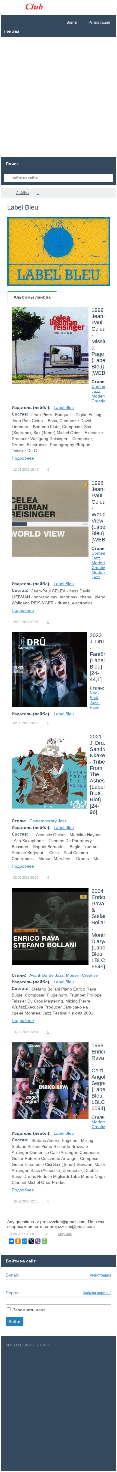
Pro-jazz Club (17, 1345)
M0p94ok (65, 1234)
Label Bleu (64, 407)
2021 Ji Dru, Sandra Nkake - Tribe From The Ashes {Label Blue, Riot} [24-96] (98, 774)
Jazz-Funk (95, 705)
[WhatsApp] (44, 1241)
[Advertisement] (58, 98)
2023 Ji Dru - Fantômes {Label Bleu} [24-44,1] (102, 657)
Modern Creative (99, 398)
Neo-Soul (94, 695)
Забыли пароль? (97, 1293)
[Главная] (6, 193)
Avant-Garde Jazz (46, 975)
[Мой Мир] (24, 1241)
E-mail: (12, 1275)
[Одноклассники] (18, 1241)
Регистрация (100, 1275)
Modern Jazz (99, 575)
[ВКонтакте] (11, 1241)
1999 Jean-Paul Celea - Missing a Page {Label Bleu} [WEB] (101, 341)
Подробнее (23, 458)
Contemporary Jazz (48, 820)
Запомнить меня (29, 1309)
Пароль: (14, 1292)
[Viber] (37, 1241)
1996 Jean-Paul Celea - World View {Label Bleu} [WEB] (99, 511)
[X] (31, 1241)
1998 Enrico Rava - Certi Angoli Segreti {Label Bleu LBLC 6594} (100, 1076)
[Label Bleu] (58, 251)
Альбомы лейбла (32, 297)
